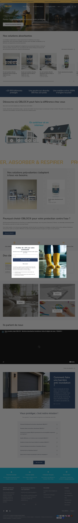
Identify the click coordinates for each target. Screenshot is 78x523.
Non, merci (25, 263)
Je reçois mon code (25, 259)
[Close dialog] (65, 247)
